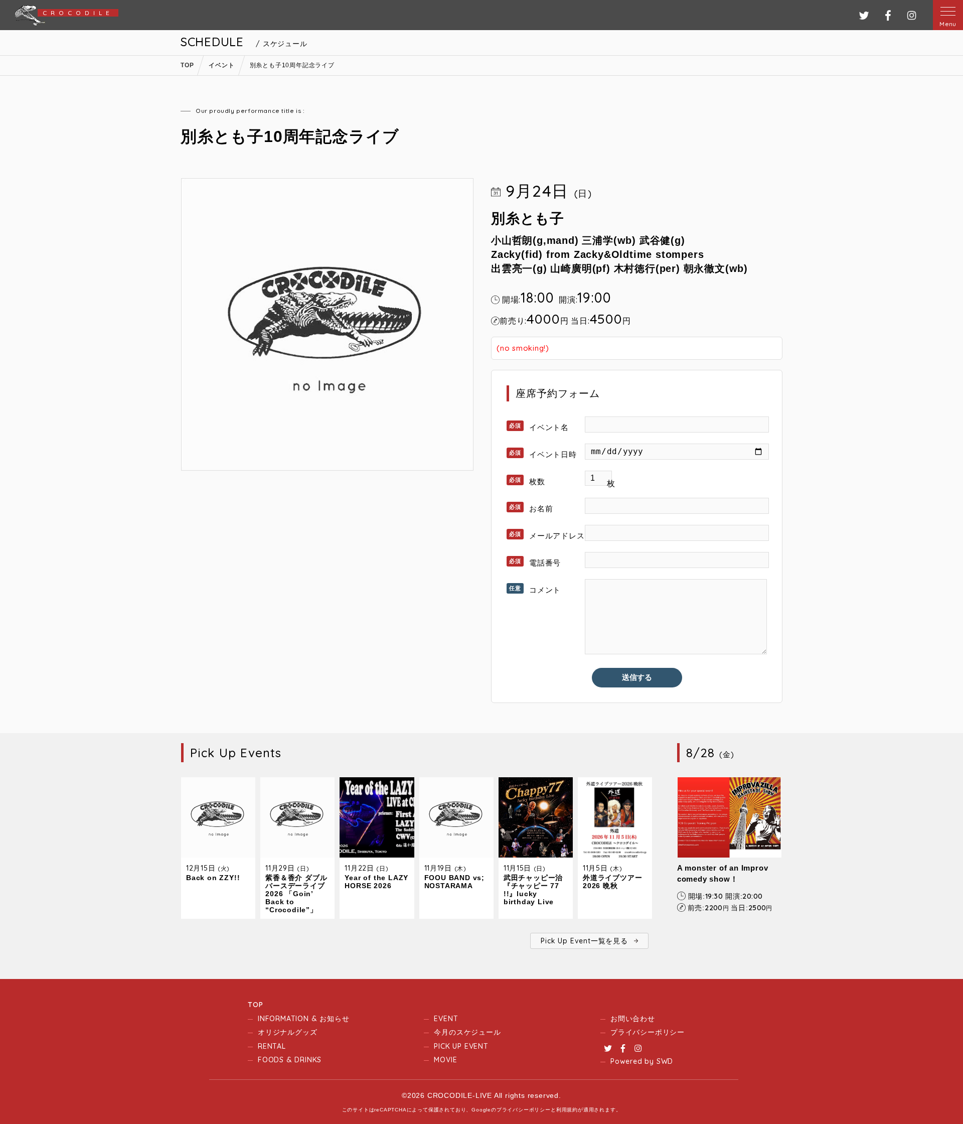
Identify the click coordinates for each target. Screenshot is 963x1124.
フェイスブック (888, 15)
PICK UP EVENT (461, 1046)
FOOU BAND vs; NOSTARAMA (454, 882)
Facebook (623, 1048)
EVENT (446, 1018)
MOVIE (445, 1059)
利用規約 (567, 1109)
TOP (255, 1004)
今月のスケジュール (467, 1032)
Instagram (638, 1048)
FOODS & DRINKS (290, 1059)
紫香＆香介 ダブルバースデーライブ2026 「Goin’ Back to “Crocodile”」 (296, 894)
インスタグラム (911, 15)
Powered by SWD (641, 1061)
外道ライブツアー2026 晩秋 (612, 882)
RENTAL (272, 1046)
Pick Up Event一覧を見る (584, 940)
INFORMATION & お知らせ (303, 1018)
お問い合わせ (632, 1018)
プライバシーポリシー (647, 1032)
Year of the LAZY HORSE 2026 (376, 882)
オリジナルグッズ (287, 1032)
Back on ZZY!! (213, 878)
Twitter (608, 1048)
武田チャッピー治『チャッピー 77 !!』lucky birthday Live (533, 890)
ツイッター (864, 15)
